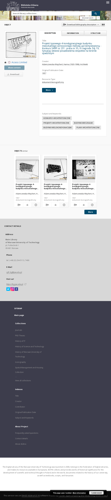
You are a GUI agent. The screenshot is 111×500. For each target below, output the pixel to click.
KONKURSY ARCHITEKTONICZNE (57, 118)
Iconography (20, 362)
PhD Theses (20, 335)
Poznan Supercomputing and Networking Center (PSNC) (83, 495)
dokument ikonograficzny (53, 82)
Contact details (21, 438)
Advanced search (87, 18)
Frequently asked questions (26, 433)
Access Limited (19, 62)
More (90, 212)
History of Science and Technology (29, 346)
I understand (96, 492)
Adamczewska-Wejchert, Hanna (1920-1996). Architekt (65, 64)
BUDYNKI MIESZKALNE (83, 123)
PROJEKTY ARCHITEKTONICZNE (56, 123)
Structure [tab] (95, 33)
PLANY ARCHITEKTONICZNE (88, 127)
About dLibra (20, 444)
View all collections (23, 380)
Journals (18, 330)
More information (79, 493)
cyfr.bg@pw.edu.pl (14, 272)
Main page (19, 315)
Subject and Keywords (24, 418)
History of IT (20, 341)
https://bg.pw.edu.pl (14, 284)
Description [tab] (50, 33)
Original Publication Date (25, 412)
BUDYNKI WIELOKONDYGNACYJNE (58, 127)
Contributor (20, 407)
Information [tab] (73, 33)
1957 (44, 73)
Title (17, 396)
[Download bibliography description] (18, 205)
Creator (18, 401)
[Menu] (107, 2)
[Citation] (103, 25)
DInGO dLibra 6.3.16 (31, 495)
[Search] (96, 13)
